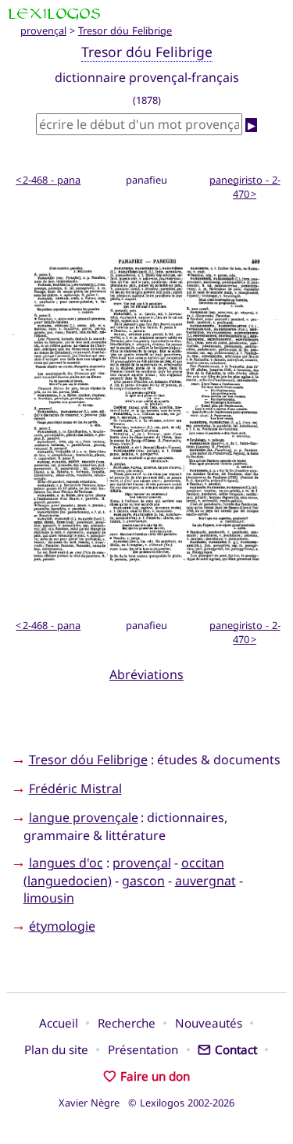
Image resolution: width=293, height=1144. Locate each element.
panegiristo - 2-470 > (244, 187)
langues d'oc (66, 862)
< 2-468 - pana (48, 180)
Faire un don (154, 1076)
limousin (48, 897)
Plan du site (56, 1049)
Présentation (143, 1049)
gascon (143, 880)
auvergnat (205, 880)
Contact (235, 1049)
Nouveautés (208, 1023)
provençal (43, 30)
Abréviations (146, 674)
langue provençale (83, 817)
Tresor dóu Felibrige (125, 30)
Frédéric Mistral (75, 788)
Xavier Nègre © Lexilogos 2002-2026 (146, 1103)
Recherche (126, 1023)
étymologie (62, 926)
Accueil (58, 1023)
